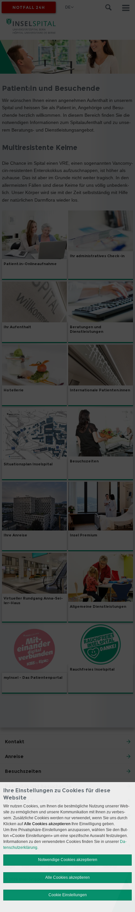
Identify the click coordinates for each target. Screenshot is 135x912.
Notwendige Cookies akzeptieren (67, 859)
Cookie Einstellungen (67, 895)
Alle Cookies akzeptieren (67, 877)
